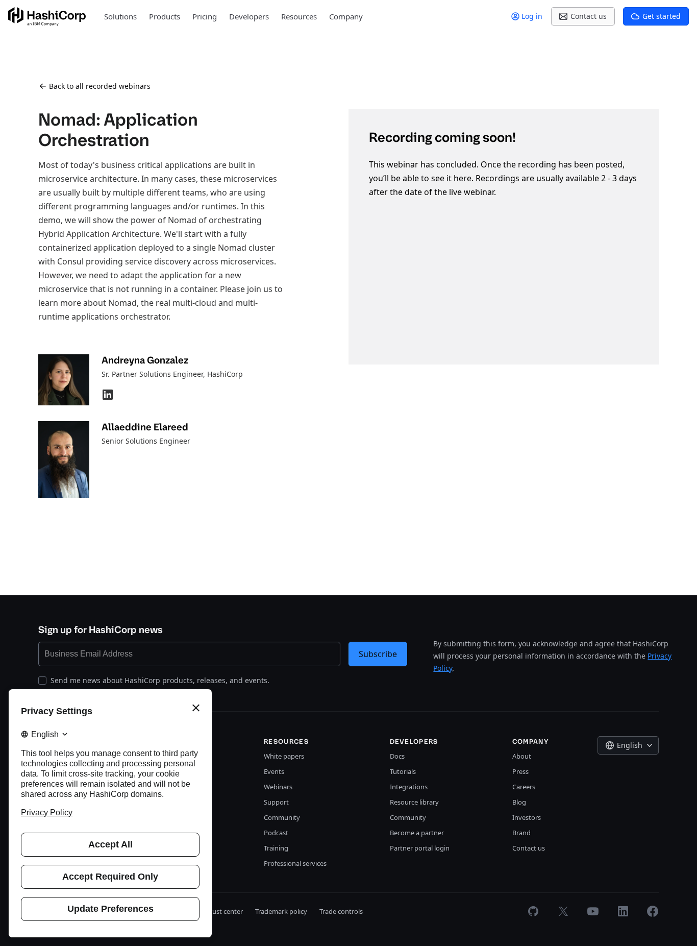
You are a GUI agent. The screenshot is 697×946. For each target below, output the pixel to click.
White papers (284, 756)
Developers (249, 16)
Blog (519, 802)
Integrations (409, 786)
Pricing (204, 16)
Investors (526, 817)
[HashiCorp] (47, 16)
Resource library (414, 802)
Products (164, 16)
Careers (523, 786)
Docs (397, 756)
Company (346, 16)
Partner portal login (420, 848)
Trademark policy (281, 911)
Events (274, 771)
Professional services (295, 863)
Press (520, 771)
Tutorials (403, 771)
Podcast (276, 832)
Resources (299, 16)
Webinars (278, 786)
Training (276, 848)
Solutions (120, 16)
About (521, 756)
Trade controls (341, 911)
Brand (521, 832)
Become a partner (417, 832)
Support (276, 802)
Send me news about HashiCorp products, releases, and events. (160, 680)
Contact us (528, 848)
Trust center (225, 911)
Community (282, 817)
